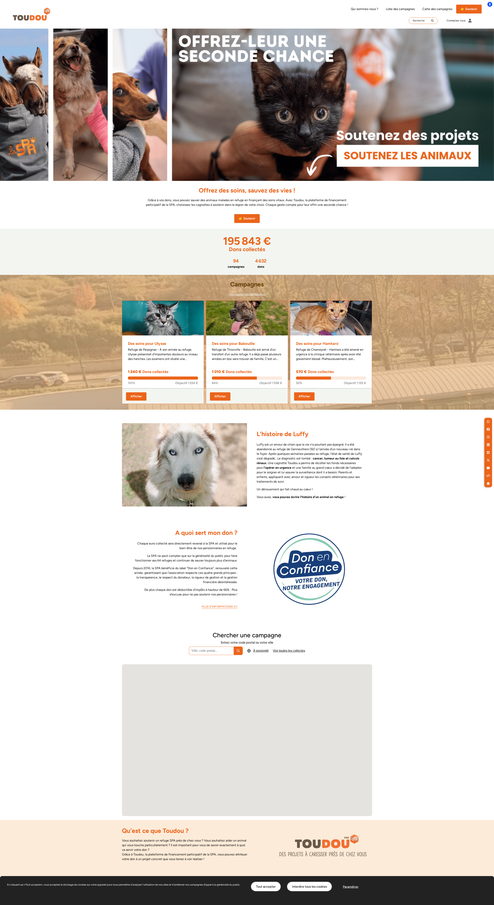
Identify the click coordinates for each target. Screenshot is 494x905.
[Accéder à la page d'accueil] (31, 14)
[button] (488, 421)
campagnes (236, 263)
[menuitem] (364, 9)
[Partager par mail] (488, 468)
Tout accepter (266, 886)
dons (260, 263)
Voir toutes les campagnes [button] (247, 294)
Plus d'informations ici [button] (219, 606)
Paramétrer (351, 887)
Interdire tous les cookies (309, 886)
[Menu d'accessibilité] (489, 4)
